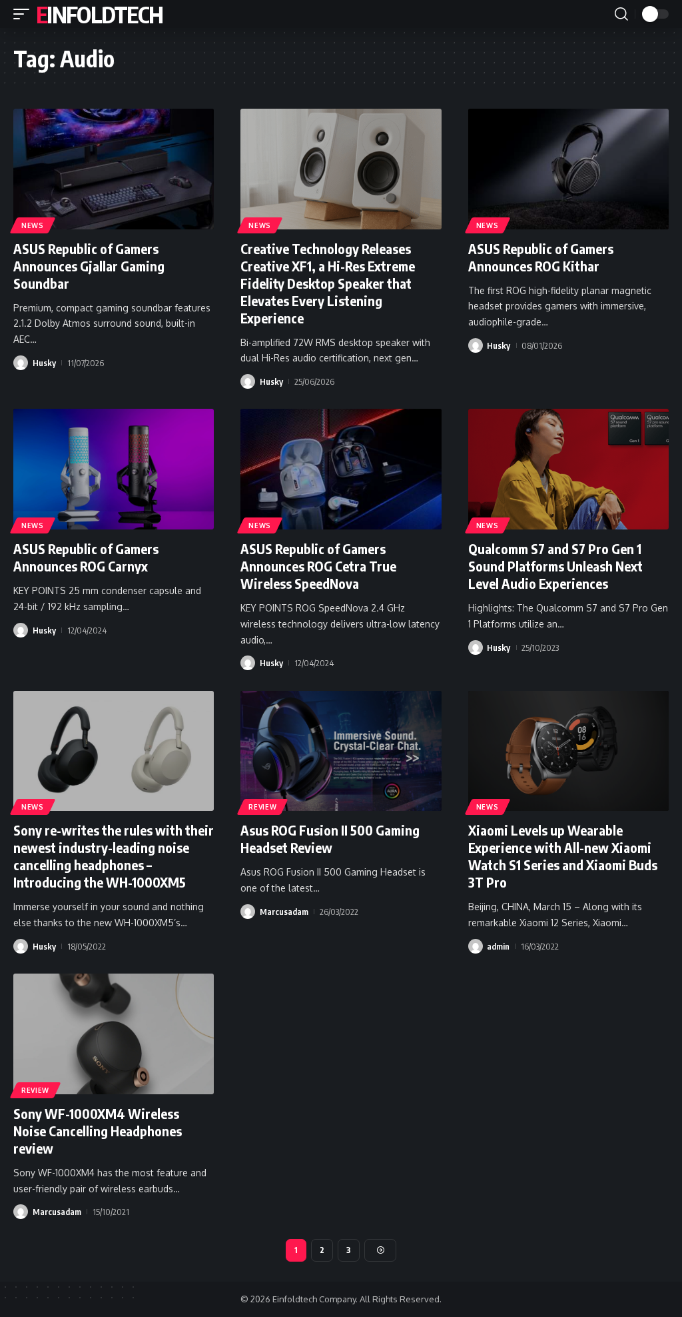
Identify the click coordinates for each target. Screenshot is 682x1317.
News (32, 225)
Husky (44, 362)
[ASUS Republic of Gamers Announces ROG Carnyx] (113, 469)
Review (262, 807)
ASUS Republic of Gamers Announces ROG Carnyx (86, 557)
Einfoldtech (99, 14)
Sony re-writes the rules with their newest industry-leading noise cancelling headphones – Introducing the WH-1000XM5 (113, 856)
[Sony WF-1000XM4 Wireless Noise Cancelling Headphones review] (113, 1034)
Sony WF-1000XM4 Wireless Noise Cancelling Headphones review (97, 1130)
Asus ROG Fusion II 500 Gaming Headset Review (330, 839)
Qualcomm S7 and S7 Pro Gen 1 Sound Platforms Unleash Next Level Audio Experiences (555, 565)
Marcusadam (284, 911)
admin (498, 946)
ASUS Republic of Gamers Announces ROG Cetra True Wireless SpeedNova (318, 565)
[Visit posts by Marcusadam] (247, 911)
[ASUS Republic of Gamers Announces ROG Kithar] (568, 169)
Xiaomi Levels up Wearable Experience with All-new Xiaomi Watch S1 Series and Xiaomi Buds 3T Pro (562, 856)
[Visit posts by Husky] (20, 362)
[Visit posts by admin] (475, 946)
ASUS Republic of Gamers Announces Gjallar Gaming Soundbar (89, 265)
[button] (24, 14)
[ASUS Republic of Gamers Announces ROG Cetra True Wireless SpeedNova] (340, 469)
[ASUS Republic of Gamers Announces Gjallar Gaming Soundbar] (113, 169)
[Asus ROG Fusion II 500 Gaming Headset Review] (340, 751)
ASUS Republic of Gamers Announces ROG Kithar (540, 257)
